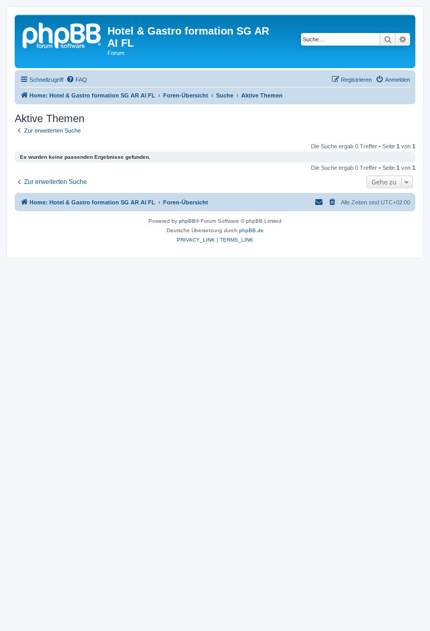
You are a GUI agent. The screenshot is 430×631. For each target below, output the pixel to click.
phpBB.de (251, 230)
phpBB (187, 221)
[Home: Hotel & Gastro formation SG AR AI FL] (62, 34)
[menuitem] (76, 79)
